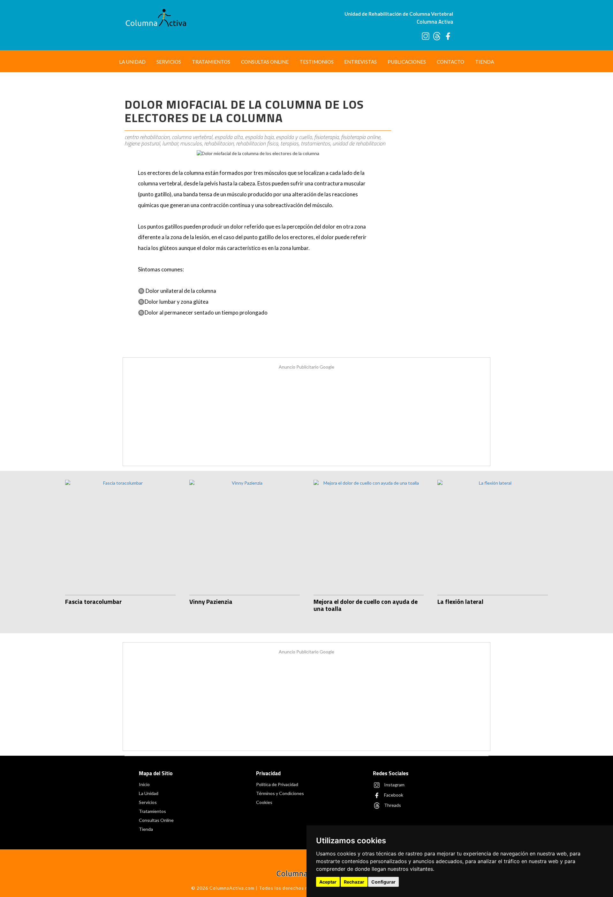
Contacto (450, 62)
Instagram (394, 784)
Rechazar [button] (354, 882)
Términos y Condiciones (280, 793)
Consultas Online (265, 62)
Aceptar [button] (328, 882)
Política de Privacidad (277, 784)
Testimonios (316, 62)
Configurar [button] (383, 882)
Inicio (144, 784)
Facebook (393, 794)
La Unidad (132, 62)
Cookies (264, 802)
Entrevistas (360, 62)
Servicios (168, 62)
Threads (392, 804)
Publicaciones (407, 62)
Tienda (484, 62)
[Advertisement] (442, 181)
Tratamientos (211, 62)
